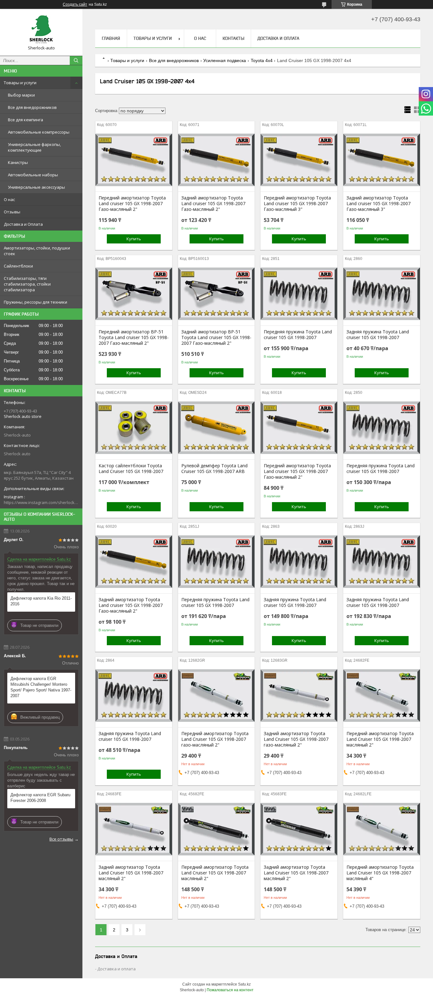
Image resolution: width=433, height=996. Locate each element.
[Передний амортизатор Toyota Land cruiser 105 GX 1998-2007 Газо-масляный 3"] (299, 160)
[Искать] (76, 60)
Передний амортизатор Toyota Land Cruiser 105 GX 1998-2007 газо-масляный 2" (215, 739)
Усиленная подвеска (224, 60)
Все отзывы (61, 839)
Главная (111, 38)
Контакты (233, 38)
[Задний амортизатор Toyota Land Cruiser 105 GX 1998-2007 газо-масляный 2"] (299, 695)
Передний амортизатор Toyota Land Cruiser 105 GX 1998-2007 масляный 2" (380, 739)
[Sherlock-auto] (41, 29)
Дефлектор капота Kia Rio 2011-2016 (41, 601)
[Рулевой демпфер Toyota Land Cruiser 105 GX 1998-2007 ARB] (216, 427)
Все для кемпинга (25, 120)
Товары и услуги (20, 82)
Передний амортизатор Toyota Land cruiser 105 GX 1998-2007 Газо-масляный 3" (297, 203)
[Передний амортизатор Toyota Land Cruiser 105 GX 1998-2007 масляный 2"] (381, 695)
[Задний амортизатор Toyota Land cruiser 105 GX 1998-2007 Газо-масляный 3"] (381, 160)
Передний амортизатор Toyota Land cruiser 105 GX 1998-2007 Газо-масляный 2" (132, 203)
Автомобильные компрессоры (38, 132)
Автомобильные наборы (33, 175)
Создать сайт (75, 4)
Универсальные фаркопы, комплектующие (34, 147)
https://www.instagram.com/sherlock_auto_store (41, 502)
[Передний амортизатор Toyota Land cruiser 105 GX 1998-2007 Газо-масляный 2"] (133, 160)
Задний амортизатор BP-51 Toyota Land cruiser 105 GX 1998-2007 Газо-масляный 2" (216, 337)
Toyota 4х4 (262, 60)
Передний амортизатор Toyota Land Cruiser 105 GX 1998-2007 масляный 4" (380, 872)
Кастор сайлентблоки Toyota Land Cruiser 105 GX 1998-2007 (131, 468)
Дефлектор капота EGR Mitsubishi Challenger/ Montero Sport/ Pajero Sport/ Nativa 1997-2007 (40, 687)
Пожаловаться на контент (230, 990)
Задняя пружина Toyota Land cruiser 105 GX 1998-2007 (377, 334)
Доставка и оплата (116, 969)
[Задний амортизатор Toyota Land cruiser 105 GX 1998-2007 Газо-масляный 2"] (216, 160)
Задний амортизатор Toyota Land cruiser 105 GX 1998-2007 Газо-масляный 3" (378, 203)
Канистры (18, 162)
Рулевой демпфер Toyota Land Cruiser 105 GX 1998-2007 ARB (214, 468)
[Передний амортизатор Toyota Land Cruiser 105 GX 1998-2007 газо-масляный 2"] (216, 695)
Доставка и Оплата (23, 224)
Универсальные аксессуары (36, 187)
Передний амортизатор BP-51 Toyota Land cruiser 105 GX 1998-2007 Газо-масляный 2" (134, 337)
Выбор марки (21, 95)
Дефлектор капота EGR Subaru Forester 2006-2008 (40, 797)
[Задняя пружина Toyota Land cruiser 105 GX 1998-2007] (381, 293)
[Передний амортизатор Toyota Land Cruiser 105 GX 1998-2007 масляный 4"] (381, 829)
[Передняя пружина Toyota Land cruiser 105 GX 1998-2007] (299, 293)
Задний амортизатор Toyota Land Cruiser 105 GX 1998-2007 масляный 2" (131, 872)
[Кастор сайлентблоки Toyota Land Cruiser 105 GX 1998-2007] (133, 427)
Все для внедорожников (32, 107)
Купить (133, 239)
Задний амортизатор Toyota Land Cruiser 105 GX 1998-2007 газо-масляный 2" (296, 739)
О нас (9, 199)
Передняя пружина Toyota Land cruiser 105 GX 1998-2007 (298, 334)
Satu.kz (244, 984)
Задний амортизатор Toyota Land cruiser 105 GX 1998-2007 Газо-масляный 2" (213, 203)
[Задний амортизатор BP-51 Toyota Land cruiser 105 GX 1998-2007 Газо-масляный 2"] (216, 293)
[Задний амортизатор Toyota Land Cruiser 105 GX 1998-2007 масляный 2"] (133, 829)
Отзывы (12, 212)
